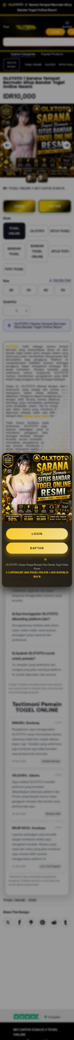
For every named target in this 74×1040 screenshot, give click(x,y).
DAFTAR (37, 548)
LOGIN (37, 533)
